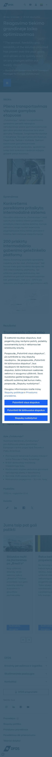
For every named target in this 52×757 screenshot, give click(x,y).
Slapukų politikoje (14, 392)
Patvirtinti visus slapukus (26, 402)
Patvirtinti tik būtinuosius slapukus (26, 410)
